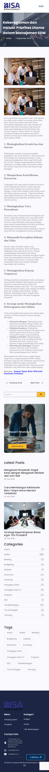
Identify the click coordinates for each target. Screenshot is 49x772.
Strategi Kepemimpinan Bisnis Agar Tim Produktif (22, 534)
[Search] (41, 394)
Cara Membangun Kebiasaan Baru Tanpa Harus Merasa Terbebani (22, 490)
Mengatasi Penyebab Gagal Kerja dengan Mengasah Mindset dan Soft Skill (24, 472)
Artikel (8, 38)
